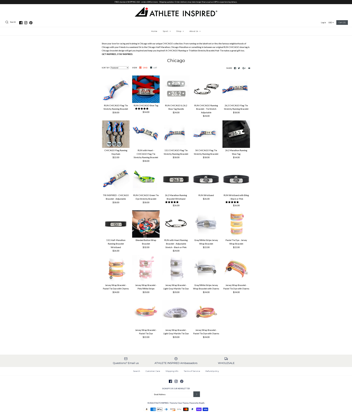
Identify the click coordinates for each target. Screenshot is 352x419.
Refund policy (212, 371)
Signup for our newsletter (176, 388)
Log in (323, 22)
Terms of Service (192, 371)
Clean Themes (183, 403)
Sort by (105, 68)
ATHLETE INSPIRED (161, 403)
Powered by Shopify (197, 403)
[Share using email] (249, 68)
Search (13, 22)
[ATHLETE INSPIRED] (176, 8)
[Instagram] (25, 22)
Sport (167, 31)
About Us (195, 31)
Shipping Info (172, 371)
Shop (180, 31)
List (155, 68)
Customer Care (152, 371)
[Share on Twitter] (239, 68)
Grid (145, 68)
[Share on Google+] (244, 68)
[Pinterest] (30, 22)
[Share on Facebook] (235, 68)
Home (154, 31)
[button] (142, 108)
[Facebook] (20, 22)
